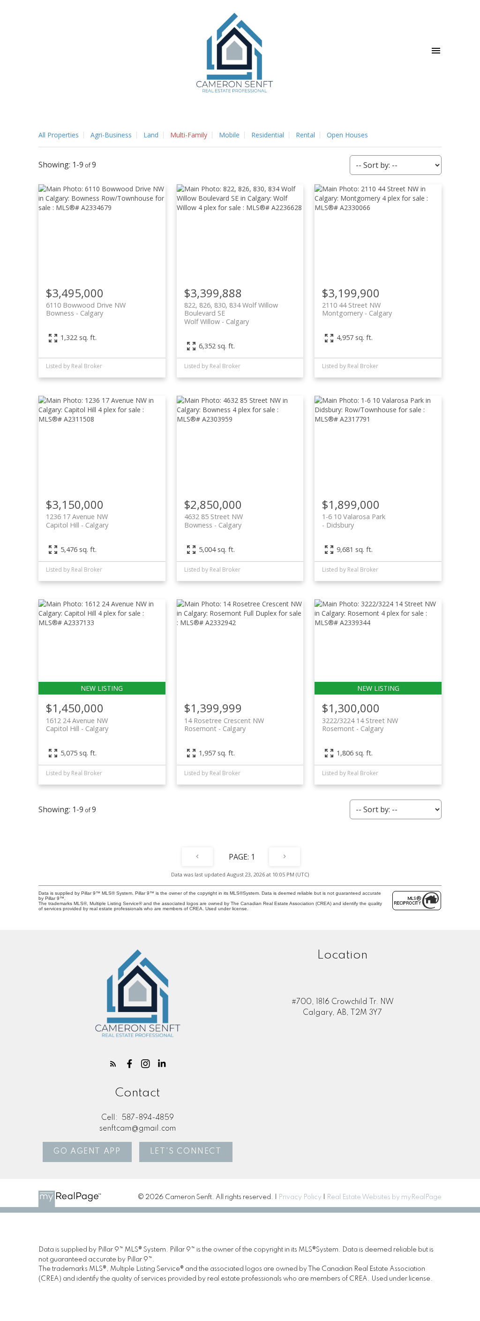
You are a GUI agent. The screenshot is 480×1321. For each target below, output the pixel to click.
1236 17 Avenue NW (77, 520)
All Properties (58, 134)
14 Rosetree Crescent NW (224, 724)
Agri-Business (111, 134)
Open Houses (347, 134)
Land (150, 134)
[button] (113, 1063)
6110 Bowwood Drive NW (86, 309)
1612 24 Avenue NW (77, 724)
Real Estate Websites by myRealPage (384, 1197)
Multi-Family (188, 134)
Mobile (229, 134)
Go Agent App (86, 1151)
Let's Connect (186, 1151)
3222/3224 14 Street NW (360, 724)
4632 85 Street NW (213, 520)
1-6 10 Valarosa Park (353, 520)
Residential (267, 134)
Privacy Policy (300, 1197)
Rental (305, 134)
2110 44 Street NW (357, 309)
